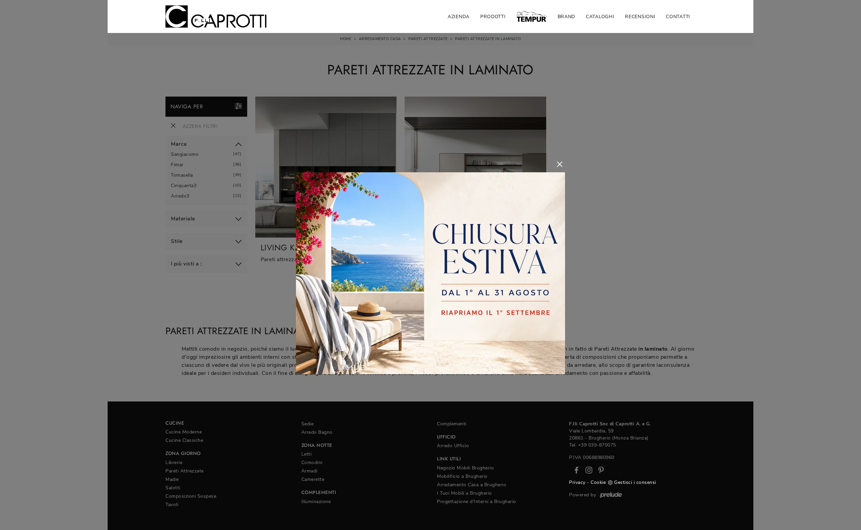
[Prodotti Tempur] (531, 16)
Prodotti (493, 16)
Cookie (598, 482)
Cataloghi (600, 16)
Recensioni (640, 16)
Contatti (678, 16)
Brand (566, 16)
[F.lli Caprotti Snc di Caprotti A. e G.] (215, 16)
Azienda (459, 16)
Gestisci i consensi (635, 482)
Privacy (577, 482)
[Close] (559, 164)
